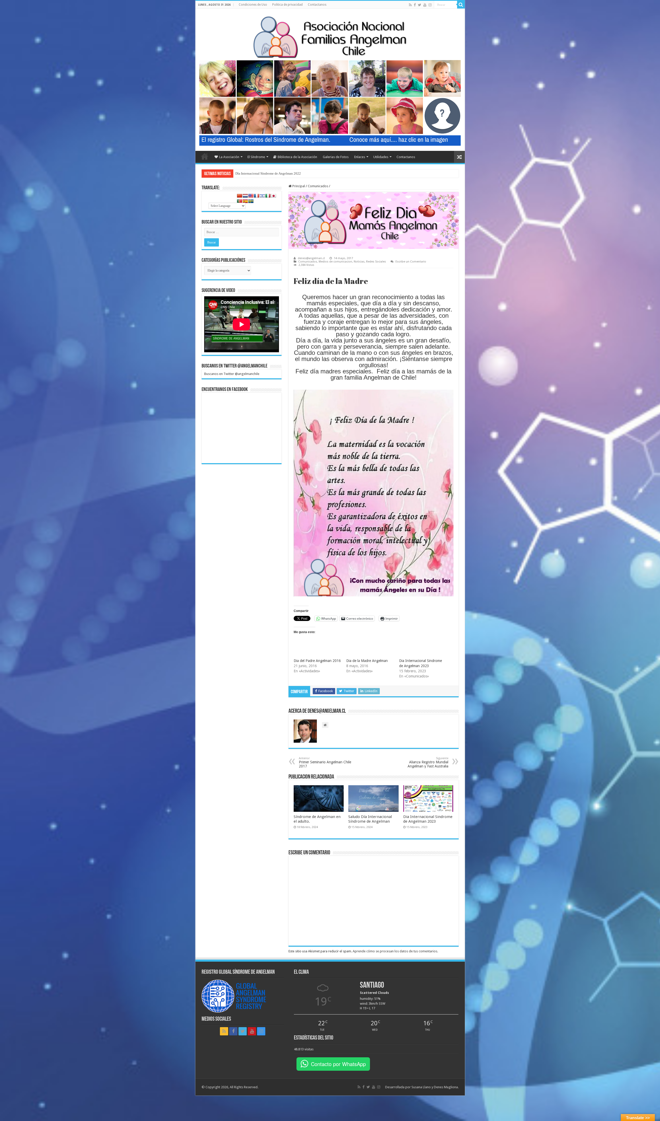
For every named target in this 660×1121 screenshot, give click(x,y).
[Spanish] (245, 201)
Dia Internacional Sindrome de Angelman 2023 (427, 819)
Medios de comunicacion (335, 261)
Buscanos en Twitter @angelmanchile (234, 366)
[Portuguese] (239, 201)
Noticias (359, 261)
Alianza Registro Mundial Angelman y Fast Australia (428, 762)
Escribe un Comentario (410, 261)
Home (204, 156)
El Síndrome (256, 157)
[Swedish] (250, 201)
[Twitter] (419, 5)
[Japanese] (273, 196)
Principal (298, 186)
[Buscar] (461, 5)
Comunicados (318, 186)
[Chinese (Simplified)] (239, 196)
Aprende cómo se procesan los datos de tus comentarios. (395, 951)
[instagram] (430, 5)
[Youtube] (425, 5)
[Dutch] (245, 196)
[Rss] (410, 5)
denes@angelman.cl (311, 258)
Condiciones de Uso (253, 4)
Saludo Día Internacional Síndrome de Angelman (370, 819)
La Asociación (229, 157)
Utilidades (380, 157)
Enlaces (359, 157)
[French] (256, 196)
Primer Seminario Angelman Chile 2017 (325, 762)
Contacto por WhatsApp (338, 1064)
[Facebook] (414, 5)
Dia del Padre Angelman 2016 (317, 661)
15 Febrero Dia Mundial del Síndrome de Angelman (271, 173)
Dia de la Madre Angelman (367, 661)
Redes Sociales (376, 261)
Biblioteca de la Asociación (297, 157)
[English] (250, 196)
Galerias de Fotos (336, 157)
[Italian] (267, 196)
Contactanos (317, 4)
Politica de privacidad (287, 4)
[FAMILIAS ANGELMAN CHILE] (330, 36)
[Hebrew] (262, 196)
